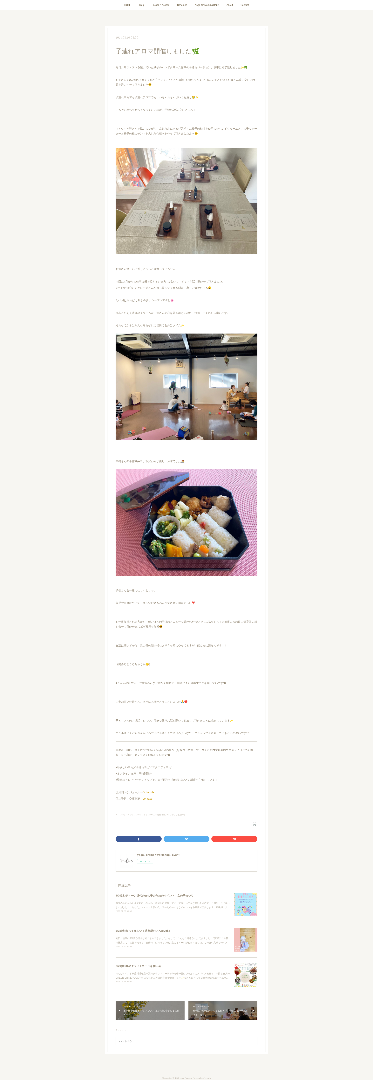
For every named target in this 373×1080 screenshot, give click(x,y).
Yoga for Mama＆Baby (207, 4)
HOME (127, 4)
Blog (141, 4)
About (230, 4)
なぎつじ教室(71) (177, 814)
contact (147, 798)
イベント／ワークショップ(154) (140, 814)
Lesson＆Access (160, 4)
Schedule (182, 4)
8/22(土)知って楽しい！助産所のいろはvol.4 (143, 930)
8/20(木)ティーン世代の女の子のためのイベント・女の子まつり (155, 895)
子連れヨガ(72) (161, 814)
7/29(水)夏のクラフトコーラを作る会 (138, 966)
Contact (245, 4)
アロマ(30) (120, 814)
